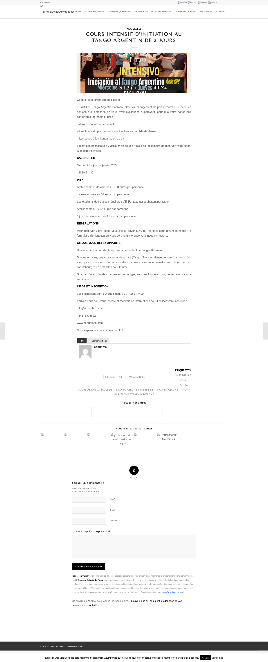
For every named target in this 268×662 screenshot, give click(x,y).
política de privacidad (98, 531)
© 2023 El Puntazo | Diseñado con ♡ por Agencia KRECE (62, 646)
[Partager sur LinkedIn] (127, 412)
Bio (83, 340)
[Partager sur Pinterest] (113, 412)
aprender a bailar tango (183, 380)
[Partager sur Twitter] (99, 412)
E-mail (113, 509)
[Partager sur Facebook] (84, 412)
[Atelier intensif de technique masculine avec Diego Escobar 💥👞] (98, 444)
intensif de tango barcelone (158, 389)
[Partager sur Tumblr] (141, 412)
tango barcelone (142, 394)
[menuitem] (78, 11)
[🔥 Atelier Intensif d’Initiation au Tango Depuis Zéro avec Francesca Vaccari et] (52, 444)
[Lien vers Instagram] (225, 2)
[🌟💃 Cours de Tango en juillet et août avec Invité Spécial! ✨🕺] (122, 444)
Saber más (217, 657)
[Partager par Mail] (184, 412)
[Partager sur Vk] (155, 412)
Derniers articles (99, 340)
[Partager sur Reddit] (170, 412)
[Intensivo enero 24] (134, 73)
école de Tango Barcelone (119, 389)
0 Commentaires (115, 376)
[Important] (2, 331)
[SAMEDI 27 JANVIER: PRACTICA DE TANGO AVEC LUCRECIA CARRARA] (75, 444)
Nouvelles (134, 29)
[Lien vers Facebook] (221, 2)
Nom (112, 498)
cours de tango (89, 389)
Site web (113, 521)
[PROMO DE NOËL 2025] (168, 444)
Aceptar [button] (205, 657)
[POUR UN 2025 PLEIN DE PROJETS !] (145, 444)
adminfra (139, 376)
